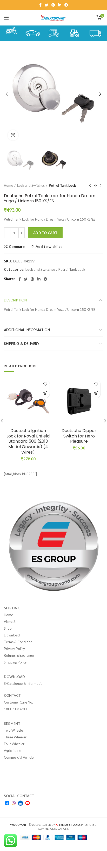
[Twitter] (46, 5)
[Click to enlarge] (13, 135)
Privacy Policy (14, 649)
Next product (100, 185)
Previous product (90, 185)
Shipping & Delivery (21, 343)
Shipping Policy (15, 662)
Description (15, 300)
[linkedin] (60, 5)
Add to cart (45, 233)
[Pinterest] (53, 5)
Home (8, 185)
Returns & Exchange (19, 655)
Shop (8, 628)
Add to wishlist (49, 246)
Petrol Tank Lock (62, 185)
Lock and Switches (31, 185)
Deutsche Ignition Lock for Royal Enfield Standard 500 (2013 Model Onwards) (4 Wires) (28, 441)
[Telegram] (66, 5)
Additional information (27, 329)
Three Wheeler (15, 737)
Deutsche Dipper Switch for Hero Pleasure (79, 436)
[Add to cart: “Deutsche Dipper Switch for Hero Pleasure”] (96, 393)
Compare (17, 246)
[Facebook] (40, 5)
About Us (11, 622)
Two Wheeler (14, 730)
